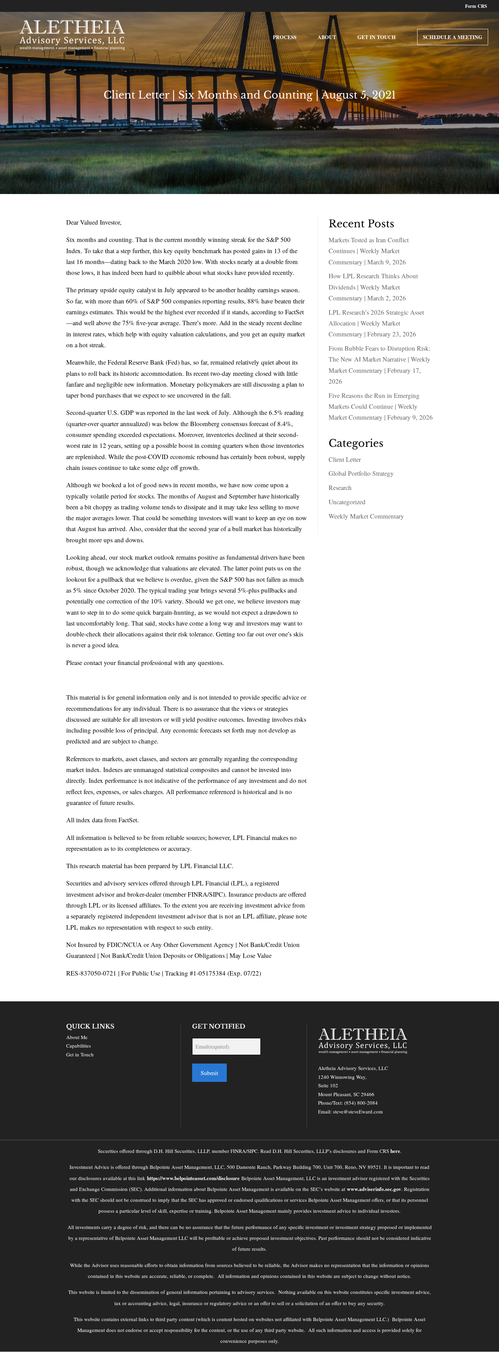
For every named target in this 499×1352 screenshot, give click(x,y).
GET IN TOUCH (376, 38)
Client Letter (345, 459)
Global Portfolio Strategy (361, 473)
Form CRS (476, 7)
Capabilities (78, 1045)
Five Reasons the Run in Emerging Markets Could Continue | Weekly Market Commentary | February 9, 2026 (381, 406)
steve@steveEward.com (358, 1111)
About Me (77, 1037)
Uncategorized (347, 501)
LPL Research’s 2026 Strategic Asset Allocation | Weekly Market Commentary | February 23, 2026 (376, 323)
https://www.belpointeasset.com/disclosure (193, 1178)
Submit (209, 1073)
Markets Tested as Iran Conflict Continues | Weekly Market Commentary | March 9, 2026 (369, 250)
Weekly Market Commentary (366, 516)
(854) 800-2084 (361, 1102)
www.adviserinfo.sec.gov (374, 1189)
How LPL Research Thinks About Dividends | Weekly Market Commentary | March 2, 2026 (373, 286)
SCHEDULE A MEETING (452, 37)
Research (340, 487)
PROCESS (284, 38)
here (395, 1151)
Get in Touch (80, 1054)
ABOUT (327, 38)
